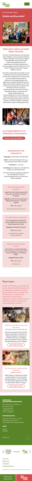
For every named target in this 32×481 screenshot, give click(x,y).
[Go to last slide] (4, 451)
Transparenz (5, 463)
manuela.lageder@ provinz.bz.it (16, 209)
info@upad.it (16, 264)
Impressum (5, 458)
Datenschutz (5, 461)
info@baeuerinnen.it (8, 410)
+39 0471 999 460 (8, 408)
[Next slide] (29, 451)
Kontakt (4, 429)
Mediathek (5, 431)
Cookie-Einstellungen (8, 466)
